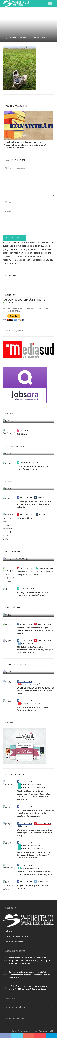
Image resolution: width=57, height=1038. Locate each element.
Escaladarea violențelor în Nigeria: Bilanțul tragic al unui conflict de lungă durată (35, 630)
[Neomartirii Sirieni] (9, 527)
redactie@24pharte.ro (15, 330)
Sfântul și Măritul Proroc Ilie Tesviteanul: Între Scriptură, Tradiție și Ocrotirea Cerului (35, 650)
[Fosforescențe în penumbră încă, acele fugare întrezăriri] (8, 463)
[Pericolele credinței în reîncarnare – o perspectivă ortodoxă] (9, 574)
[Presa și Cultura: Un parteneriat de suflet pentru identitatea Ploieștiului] (9, 866)
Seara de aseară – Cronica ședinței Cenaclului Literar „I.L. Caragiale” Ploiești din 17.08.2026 (33, 855)
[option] (28, 130)
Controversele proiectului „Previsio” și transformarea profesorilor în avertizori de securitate (35, 813)
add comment (39, 38)
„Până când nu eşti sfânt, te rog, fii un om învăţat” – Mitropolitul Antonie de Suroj (34, 833)
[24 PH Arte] (16, 3)
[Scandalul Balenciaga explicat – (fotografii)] (8, 421)
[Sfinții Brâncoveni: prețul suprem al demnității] (9, 885)
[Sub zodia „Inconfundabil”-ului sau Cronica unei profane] (7, 701)
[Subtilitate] (9, 431)
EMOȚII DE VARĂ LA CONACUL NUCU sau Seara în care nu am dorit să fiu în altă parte (35, 690)
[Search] (43, 3)
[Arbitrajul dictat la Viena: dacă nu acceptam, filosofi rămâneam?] (5, 589)
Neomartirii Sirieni (25, 518)
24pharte (12, 38)
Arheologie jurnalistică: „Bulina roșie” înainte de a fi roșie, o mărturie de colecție (34, 504)
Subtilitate (22, 434)
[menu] (50, 3)
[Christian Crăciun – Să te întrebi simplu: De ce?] (15, 559)
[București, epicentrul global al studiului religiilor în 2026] (7, 672)
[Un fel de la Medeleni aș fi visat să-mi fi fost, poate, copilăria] (8, 453)
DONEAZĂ (15, 311)
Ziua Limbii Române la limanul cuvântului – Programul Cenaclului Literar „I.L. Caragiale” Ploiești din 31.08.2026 (25, 145)
